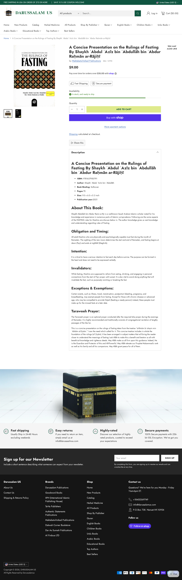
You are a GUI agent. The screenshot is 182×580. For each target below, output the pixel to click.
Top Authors (92, 549)
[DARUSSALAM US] (28, 13)
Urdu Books (92, 533)
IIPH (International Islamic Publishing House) (57, 499)
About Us (8, 487)
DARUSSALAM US (28, 569)
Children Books (94, 528)
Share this (78, 142)
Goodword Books (53, 492)
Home (6, 38)
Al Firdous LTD (52, 535)
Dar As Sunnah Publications (58, 530)
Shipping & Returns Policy (16, 497)
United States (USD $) (168, 2)
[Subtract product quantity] (71, 109)
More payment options (115, 126)
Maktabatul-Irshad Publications (86, 60)
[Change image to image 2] (18, 113)
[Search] (138, 13)
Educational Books (96, 544)
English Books (93, 523)
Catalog (90, 497)
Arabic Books (93, 538)
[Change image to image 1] (8, 113)
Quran (90, 518)
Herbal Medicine (95, 503)
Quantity (73, 103)
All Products (93, 508)
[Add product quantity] (82, 109)
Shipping (73, 134)
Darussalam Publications (56, 487)
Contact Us (9, 492)
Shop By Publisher (95, 513)
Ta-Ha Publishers (53, 506)
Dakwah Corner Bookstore (57, 525)
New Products (93, 492)
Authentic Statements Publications (55, 513)
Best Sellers (92, 554)
